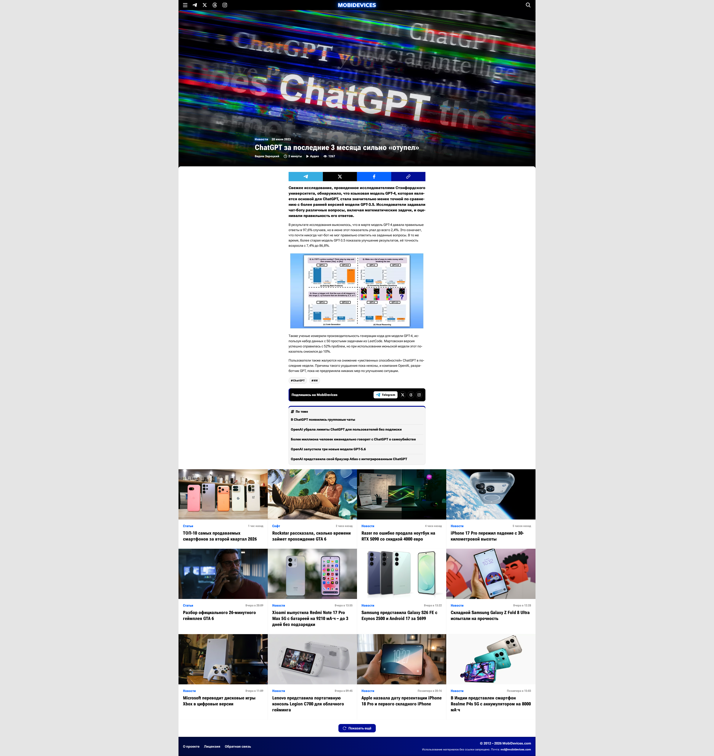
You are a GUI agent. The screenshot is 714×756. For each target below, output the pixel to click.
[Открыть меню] (185, 5)
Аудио (314, 156)
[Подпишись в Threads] (215, 5)
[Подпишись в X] (205, 5)
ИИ (316, 380)
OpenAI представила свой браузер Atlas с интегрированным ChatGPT (349, 459)
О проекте (191, 746)
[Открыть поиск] (528, 5)
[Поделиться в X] (340, 176)
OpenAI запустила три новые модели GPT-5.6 (328, 449)
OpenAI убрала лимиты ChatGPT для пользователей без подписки (346, 429)
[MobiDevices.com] (357, 5)
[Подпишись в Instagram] (225, 5)
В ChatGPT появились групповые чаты (323, 419)
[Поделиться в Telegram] (306, 176)
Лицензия (212, 746)
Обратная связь (238, 746)
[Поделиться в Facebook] (374, 176)
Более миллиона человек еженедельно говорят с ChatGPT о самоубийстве (353, 439)
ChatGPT (299, 380)
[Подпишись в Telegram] (195, 5)
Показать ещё (359, 728)
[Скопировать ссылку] (408, 176)
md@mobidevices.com (516, 749)
